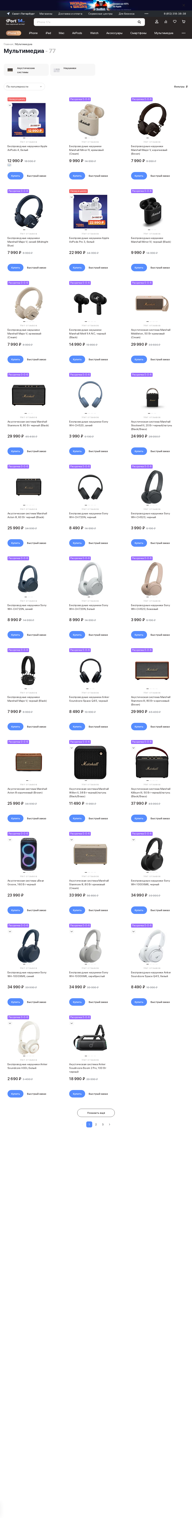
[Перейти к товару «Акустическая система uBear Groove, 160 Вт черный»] (29, 854)
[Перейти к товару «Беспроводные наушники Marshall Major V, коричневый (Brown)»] (152, 120)
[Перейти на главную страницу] (15, 22)
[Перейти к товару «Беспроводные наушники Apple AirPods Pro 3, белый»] (90, 211)
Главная (8, 44)
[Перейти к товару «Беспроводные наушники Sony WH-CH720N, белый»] (90, 579)
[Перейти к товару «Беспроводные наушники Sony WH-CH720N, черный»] (90, 487)
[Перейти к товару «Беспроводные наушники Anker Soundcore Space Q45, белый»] (152, 946)
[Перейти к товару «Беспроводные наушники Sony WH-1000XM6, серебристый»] (90, 946)
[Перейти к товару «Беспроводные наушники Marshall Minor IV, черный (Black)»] (152, 211)
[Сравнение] (166, 22)
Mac (61, 33)
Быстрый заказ (36, 175)
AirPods (77, 33)
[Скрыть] (184, 5)
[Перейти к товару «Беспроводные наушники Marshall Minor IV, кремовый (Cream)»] (90, 120)
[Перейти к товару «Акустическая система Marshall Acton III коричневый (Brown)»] (29, 762)
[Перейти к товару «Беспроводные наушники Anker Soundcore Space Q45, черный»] (90, 670)
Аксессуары (114, 33)
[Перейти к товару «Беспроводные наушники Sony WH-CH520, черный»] (152, 487)
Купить (15, 175)
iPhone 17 (14, 33)
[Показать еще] (145, 13)
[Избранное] (174, 22)
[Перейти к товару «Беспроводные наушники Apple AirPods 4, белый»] (29, 120)
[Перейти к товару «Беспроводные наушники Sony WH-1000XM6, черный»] (152, 854)
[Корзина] (184, 22)
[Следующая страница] (109, 1124)
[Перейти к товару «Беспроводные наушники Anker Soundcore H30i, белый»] (29, 1038)
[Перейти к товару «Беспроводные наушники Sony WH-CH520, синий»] (90, 395)
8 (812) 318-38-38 (175, 13)
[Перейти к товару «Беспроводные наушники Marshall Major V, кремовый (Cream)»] (29, 303)
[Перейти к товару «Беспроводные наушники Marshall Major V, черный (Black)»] (29, 670)
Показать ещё (96, 1112)
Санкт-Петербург (23, 13)
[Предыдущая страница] (83, 1124)
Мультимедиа (163, 33)
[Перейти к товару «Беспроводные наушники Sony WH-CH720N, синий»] (29, 579)
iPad (48, 33)
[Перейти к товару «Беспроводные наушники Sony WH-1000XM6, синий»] (29, 946)
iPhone (33, 33)
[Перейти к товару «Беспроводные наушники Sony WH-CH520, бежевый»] (152, 579)
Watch (94, 33)
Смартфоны (138, 33)
